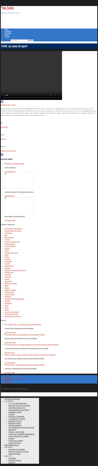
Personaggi (8, 33)
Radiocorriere (14, 454)
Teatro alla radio (15, 441)
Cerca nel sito (5, 40)
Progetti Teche (14, 460)
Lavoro (7, 279)
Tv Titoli (7, 37)
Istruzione (8, 277)
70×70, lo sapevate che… (18, 403)
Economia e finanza (11, 253)
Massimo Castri (14, 423)
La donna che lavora (16, 419)
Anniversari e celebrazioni (13, 228)
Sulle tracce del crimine (18, 436)
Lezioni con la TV (15, 421)
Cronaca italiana (10, 246)
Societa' (7, 301)
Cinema (7, 239)
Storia (7, 307)
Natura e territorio (10, 290)
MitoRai (11, 438)
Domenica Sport (15, 412)
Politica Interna (10, 294)
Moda (6, 286)
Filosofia (7, 259)
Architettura (8, 233)
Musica (7, 288)
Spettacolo (8, 303)
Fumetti (7, 264)
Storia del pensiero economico (21, 434)
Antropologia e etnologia (13, 231)
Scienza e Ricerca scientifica (14, 299)
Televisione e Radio (11, 314)
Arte (6, 235)
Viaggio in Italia (14, 443)
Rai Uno (3, 139)
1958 (2, 127)
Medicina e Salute (11, 283)
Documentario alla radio (18, 410)
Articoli (7, 35)
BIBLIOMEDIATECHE (12, 445)
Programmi (8, 31)
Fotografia (8, 261)
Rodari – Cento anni (16, 432)
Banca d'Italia (9, 237)
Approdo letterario (16, 449)
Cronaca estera (10, 244)
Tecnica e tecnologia (12, 312)
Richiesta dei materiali (13, 378)
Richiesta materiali (12, 399)
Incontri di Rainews (16, 417)
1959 (6, 127)
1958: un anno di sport (8, 151)
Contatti (11, 463)
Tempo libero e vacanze (13, 316)
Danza (7, 250)
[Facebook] (49, 101)
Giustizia (8, 268)
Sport (14, 105)
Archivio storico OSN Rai (18, 452)
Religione (8, 296)
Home (6, 29)
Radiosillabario (14, 425)
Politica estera (9, 292)
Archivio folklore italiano (19, 406)
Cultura (7, 248)
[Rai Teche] (7, 8)
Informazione (9, 272)
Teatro (7, 310)
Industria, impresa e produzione (15, 270)
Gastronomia (9, 266)
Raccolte (8, 380)
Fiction (7, 257)
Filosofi (11, 414)
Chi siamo (8, 382)
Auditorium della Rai (16, 408)
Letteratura (8, 281)
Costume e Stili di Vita (12, 242)
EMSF (7, 255)
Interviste (8, 275)
